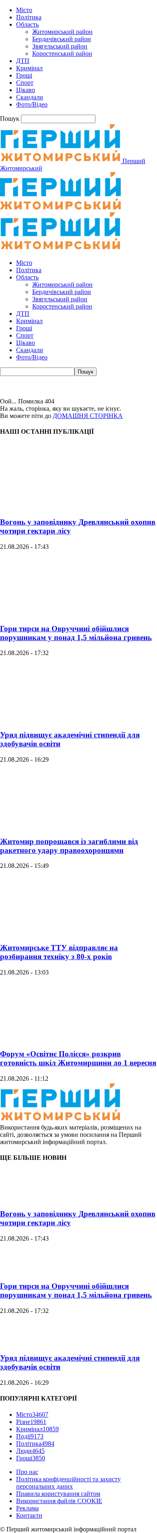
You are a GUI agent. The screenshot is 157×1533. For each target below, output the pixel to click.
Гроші (24, 75)
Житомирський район (62, 31)
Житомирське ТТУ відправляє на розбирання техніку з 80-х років (59, 952)
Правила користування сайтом (58, 1493)
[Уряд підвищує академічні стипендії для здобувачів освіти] (60, 719)
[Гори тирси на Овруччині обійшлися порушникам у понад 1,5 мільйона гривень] (60, 612)
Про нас (27, 1471)
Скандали (29, 97)
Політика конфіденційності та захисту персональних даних (68, 1483)
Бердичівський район (61, 39)
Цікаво (25, 89)
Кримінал (29, 68)
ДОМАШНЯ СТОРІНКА (88, 415)
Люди (30, 1450)
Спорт (24, 82)
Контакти (29, 1515)
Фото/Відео (32, 104)
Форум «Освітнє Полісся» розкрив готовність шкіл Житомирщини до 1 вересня (78, 1058)
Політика (28, 17)
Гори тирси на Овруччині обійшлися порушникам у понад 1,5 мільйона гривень (76, 633)
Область (27, 24)
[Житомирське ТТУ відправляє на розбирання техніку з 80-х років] (60, 931)
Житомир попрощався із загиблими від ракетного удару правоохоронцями (69, 846)
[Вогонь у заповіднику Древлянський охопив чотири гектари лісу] (60, 506)
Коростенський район (62, 53)
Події (29, 1436)
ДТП (22, 60)
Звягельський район (59, 46)
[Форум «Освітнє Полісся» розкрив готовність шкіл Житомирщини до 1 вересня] (60, 1038)
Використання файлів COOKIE (59, 1500)
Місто (24, 9)
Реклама (27, 1508)
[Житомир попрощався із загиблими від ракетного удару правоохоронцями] (60, 825)
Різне (31, 1421)
